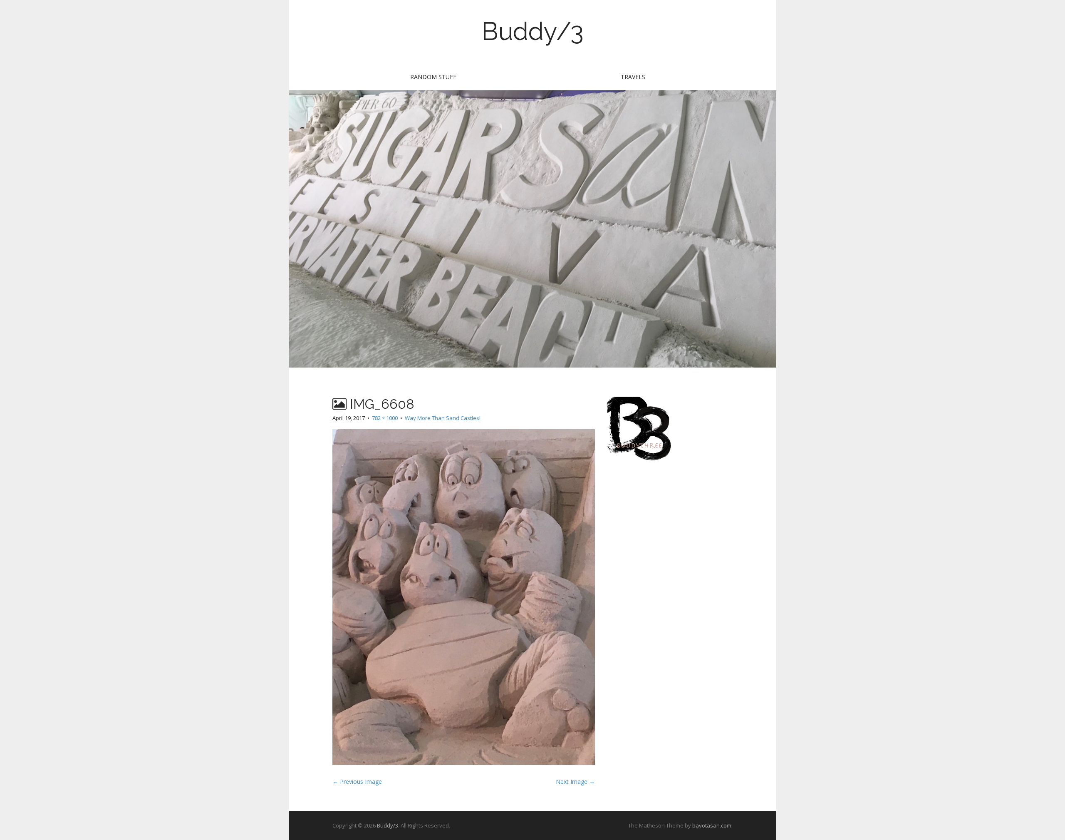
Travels (633, 77)
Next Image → (575, 781)
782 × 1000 (385, 418)
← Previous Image (357, 781)
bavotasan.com (711, 825)
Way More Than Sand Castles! (442, 418)
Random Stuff (433, 77)
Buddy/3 (533, 31)
